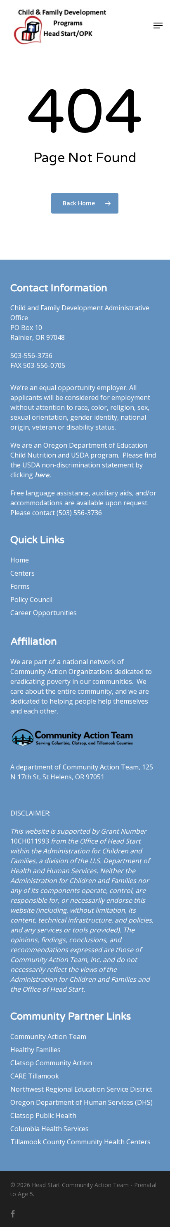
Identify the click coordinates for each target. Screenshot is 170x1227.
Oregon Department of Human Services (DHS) (81, 1102)
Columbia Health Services (49, 1128)
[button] (158, 25)
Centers (22, 573)
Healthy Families (35, 1049)
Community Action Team (48, 1036)
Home (19, 560)
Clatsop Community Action (51, 1062)
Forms (20, 586)
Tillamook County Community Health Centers (80, 1141)
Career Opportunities (43, 612)
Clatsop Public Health (43, 1115)
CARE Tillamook (34, 1076)
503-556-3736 (31, 355)
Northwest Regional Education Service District (81, 1089)
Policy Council (31, 599)
